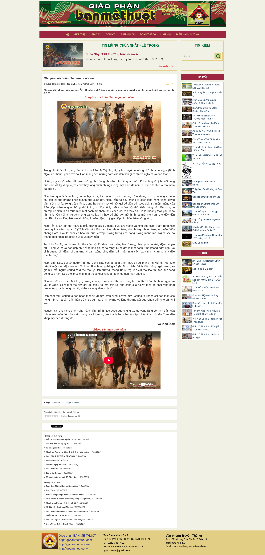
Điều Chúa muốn (200, 242)
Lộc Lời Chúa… (52, 468)
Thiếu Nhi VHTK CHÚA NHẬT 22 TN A (207, 157)
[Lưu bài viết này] (172, 83)
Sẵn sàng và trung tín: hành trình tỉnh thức (205, 205)
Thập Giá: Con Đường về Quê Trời (207, 191)
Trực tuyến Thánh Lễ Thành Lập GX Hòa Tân (206, 86)
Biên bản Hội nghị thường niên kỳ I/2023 (207, 305)
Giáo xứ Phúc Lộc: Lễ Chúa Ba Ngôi (205, 336)
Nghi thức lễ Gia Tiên (202, 268)
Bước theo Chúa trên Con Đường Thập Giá (204, 109)
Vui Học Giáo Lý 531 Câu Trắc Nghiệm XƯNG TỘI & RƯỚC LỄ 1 (207, 279)
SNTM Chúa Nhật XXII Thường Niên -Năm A (203, 117)
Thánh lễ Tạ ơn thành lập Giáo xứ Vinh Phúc (207, 149)
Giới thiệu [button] (80, 34)
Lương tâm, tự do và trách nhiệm (204, 183)
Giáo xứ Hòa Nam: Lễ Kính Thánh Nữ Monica (205, 125)
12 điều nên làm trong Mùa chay (60, 507)
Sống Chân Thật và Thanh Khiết (59, 523)
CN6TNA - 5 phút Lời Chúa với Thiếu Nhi (63, 519)
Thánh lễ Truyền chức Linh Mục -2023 (205, 289)
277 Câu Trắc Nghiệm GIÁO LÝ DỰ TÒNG (206, 262)
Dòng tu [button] (111, 34)
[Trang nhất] (68, 34)
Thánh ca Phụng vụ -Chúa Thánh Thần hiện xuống (67, 452)
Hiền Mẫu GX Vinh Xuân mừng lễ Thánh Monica (204, 101)
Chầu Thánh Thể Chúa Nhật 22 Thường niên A (206, 141)
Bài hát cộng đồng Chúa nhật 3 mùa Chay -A (65, 494)
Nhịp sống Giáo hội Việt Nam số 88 (206, 221)
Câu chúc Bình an (53, 473)
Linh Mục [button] (166, 34)
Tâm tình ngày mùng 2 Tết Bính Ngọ (61, 477)
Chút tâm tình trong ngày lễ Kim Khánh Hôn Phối (67, 511)
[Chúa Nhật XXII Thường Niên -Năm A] (63, 55)
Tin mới (202, 76)
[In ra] (167, 83)
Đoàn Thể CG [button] (148, 34)
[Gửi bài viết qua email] (162, 83)
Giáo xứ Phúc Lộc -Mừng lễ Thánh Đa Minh (205, 328)
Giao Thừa (50, 490)
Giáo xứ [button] (96, 34)
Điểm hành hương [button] (187, 34)
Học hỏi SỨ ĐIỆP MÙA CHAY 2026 (60, 456)
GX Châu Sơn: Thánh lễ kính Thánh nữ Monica (206, 133)
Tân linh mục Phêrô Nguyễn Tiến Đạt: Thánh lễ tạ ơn (206, 312)
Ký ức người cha (53, 447)
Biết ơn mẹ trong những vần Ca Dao (61, 439)
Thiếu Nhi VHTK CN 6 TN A (57, 515)
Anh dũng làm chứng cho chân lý (207, 94)
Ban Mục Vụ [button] (128, 34)
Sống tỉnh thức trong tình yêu (206, 196)
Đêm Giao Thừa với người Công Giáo (62, 486)
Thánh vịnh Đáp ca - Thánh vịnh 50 (61, 503)
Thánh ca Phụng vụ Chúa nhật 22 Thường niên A (207, 236)
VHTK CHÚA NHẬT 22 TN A (206, 163)
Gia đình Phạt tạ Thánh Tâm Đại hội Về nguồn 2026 (206, 228)
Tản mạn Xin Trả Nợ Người (57, 443)
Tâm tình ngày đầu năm (56, 464)
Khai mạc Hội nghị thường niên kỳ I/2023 (205, 297)
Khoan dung (51, 460)
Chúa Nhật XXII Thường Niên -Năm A (111, 54)
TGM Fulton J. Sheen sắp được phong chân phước (68, 498)
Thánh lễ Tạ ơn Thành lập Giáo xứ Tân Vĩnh (205, 213)
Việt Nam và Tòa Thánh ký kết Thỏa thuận (207, 320)
